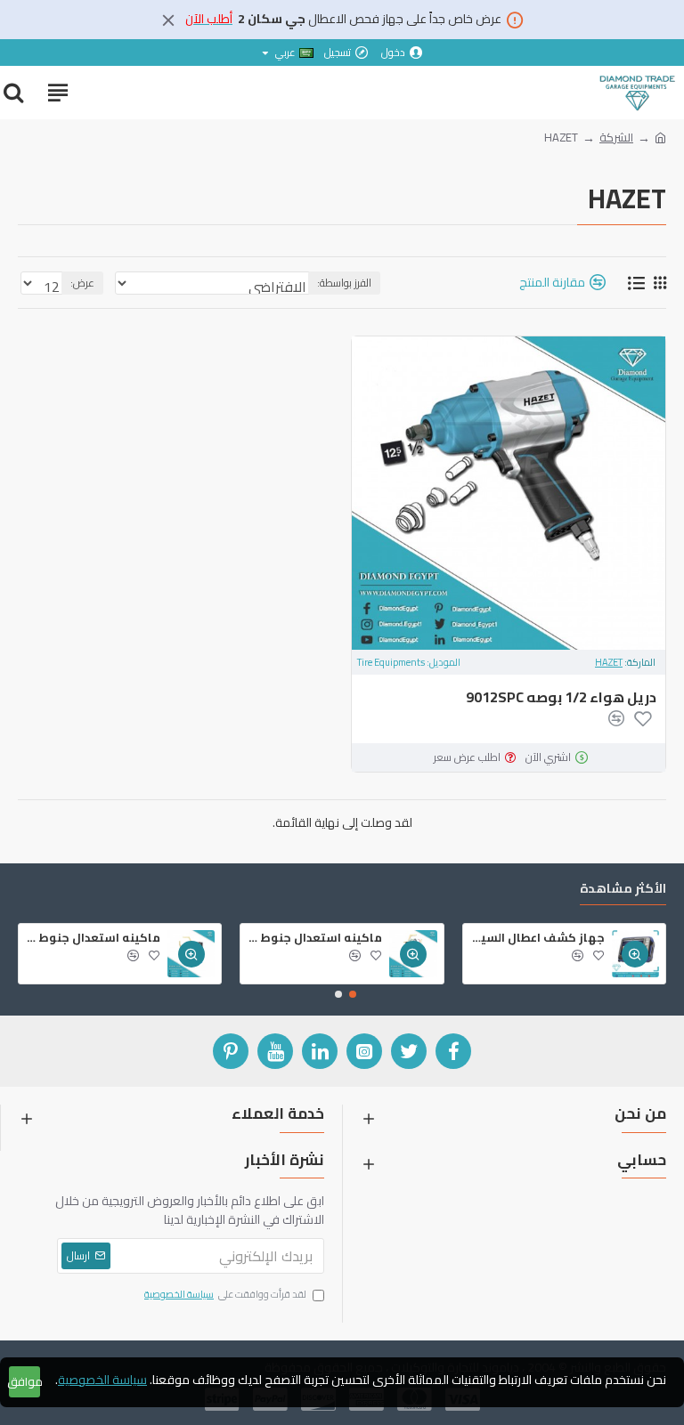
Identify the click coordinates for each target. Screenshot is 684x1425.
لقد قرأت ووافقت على (225, 1295)
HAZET (609, 662)
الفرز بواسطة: (344, 282)
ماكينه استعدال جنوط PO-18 (92, 937)
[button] (352, 994)
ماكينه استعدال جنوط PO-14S (314, 937)
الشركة (616, 138)
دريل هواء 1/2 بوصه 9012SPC (561, 697)
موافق (24, 1381)
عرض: (82, 282)
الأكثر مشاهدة (623, 890)
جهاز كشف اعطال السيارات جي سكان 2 (537, 937)
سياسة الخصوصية (102, 1380)
